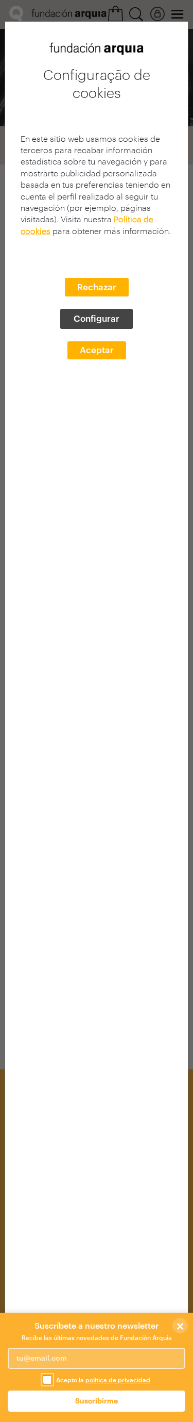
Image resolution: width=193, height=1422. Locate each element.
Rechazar (96, 287)
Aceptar (97, 349)
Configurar (96, 318)
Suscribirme (96, 1400)
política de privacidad (117, 1379)
